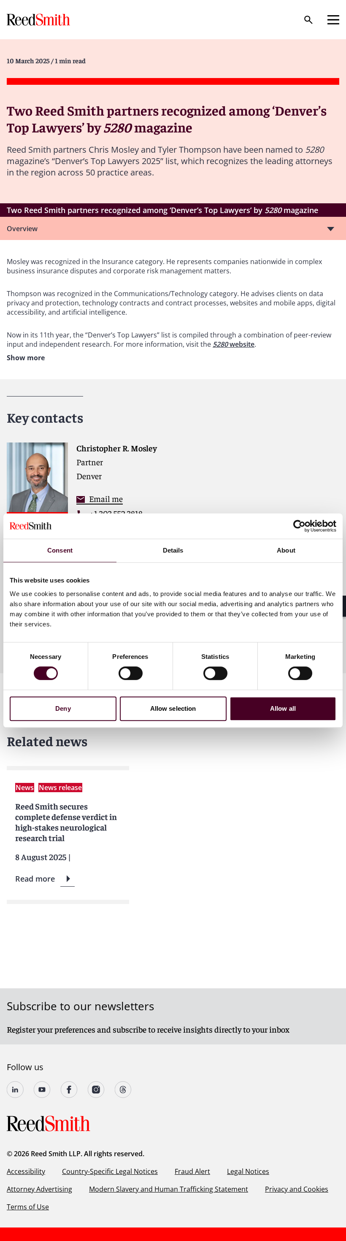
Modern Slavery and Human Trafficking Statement (168, 1189)
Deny (62, 708)
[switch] (131, 673)
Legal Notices (248, 1171)
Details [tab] (173, 550)
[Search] (308, 19)
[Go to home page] (39, 19)
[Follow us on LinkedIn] (15, 1089)
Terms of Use (28, 1206)
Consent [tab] (60, 550)
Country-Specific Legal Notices (110, 1171)
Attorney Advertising (39, 1189)
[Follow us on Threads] (123, 1089)
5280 (221, 344)
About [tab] (286, 550)
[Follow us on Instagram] (96, 1089)
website (242, 344)
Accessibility (26, 1171)
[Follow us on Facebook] (69, 1089)
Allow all (283, 708)
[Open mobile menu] (333, 19)
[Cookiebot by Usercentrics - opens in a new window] (299, 526)
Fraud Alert (192, 1171)
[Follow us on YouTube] (42, 1089)
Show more (26, 357)
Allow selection (173, 708)
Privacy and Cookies (296, 1189)
